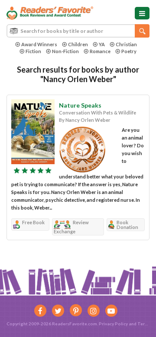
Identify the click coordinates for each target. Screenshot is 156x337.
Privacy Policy (113, 323)
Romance (100, 51)
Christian (126, 44)
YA (102, 44)
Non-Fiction (65, 51)
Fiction (33, 51)
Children (78, 44)
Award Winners (39, 44)
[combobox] (78, 31)
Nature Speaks (80, 105)
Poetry (128, 51)
